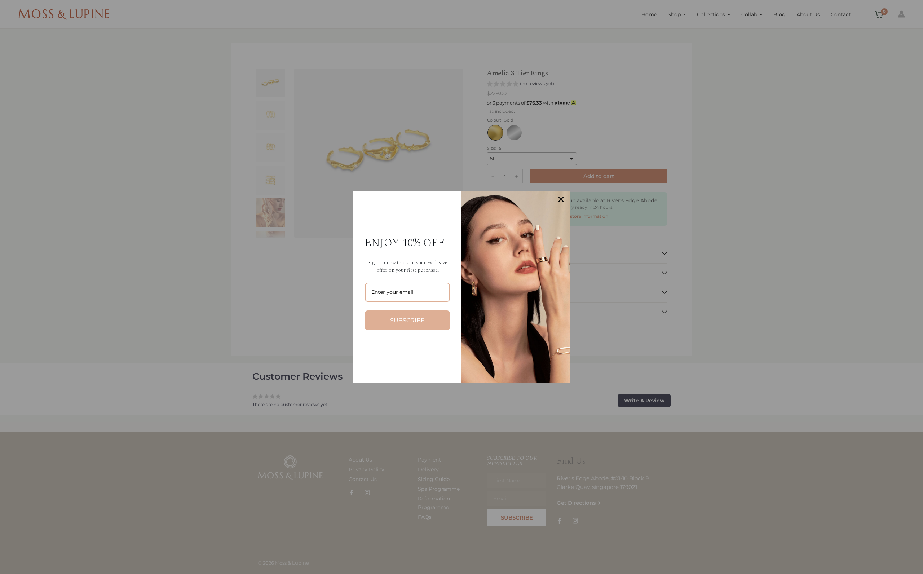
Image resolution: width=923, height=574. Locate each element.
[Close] (561, 199)
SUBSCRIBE (407, 320)
